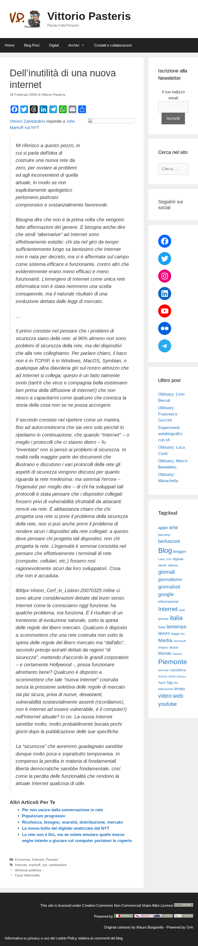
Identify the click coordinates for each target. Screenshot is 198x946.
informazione (168, 602)
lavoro (164, 633)
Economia (22, 859)
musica (177, 654)
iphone (163, 619)
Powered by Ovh (180, 927)
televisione (165, 689)
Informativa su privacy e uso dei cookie (35, 938)
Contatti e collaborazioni (113, 45)
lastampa (176, 626)
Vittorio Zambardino (27, 121)
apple (163, 527)
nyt (44, 865)
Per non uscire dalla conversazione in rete (62, 810)
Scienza (181, 676)
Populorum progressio (43, 816)
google (166, 594)
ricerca (162, 676)
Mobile (174, 647)
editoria (173, 565)
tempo (179, 688)
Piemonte (172, 662)
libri (183, 633)
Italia (161, 627)
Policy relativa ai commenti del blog (95, 938)
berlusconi (169, 541)
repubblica (178, 670)
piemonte (163, 670)
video (165, 696)
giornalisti (169, 587)
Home (9, 45)
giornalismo (170, 579)
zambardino (58, 865)
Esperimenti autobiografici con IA (170, 433)
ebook (162, 565)
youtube (167, 704)
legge (175, 634)
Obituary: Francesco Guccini (167, 413)
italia (176, 617)
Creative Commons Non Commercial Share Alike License (127, 905)
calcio (161, 559)
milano (163, 647)
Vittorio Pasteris (89, 16)
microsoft (179, 641)
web (178, 696)
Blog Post (31, 45)
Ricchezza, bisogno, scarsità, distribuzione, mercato (72, 822)
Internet (38, 859)
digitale (178, 559)
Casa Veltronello (27, 875)
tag (169, 682)
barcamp (164, 535)
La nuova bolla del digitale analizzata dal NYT (65, 828)
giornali (166, 572)
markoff (34, 865)
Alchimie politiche (28, 870)
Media (165, 640)
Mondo (164, 653)
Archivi (73, 45)
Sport (162, 682)
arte (173, 527)
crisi (168, 559)
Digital (54, 45)
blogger (179, 551)
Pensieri (52, 859)
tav (176, 682)
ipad (182, 610)
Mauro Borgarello (149, 927)
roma (171, 676)
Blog (165, 550)
